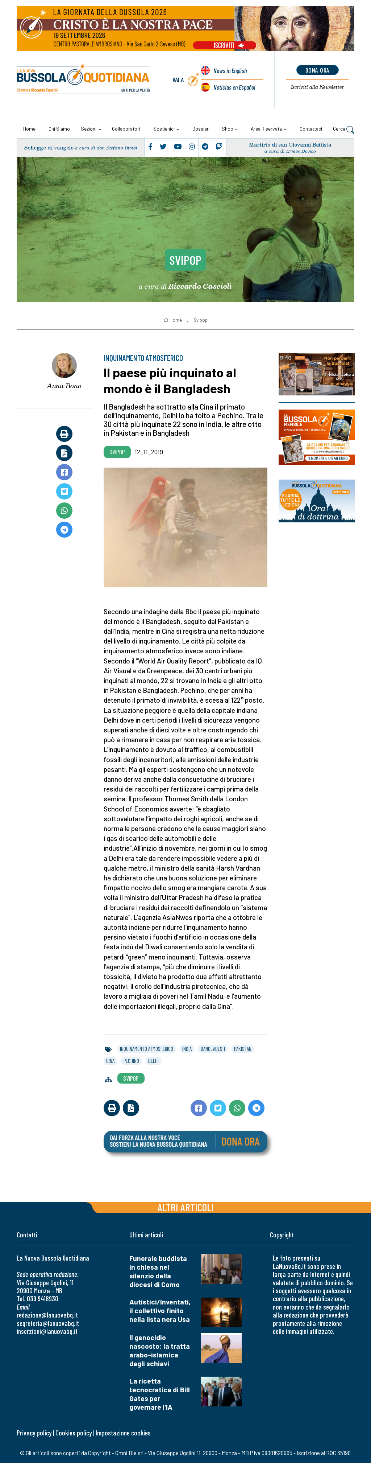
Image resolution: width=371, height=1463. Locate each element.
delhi (153, 1060)
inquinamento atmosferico (146, 1048)
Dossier (200, 129)
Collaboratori (126, 129)
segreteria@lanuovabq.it (48, 1323)
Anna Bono (64, 385)
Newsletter (317, 87)
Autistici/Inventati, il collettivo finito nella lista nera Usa (160, 1310)
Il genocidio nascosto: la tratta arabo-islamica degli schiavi (159, 1350)
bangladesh (213, 1048)
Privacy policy (34, 1433)
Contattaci (311, 129)
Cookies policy (73, 1433)
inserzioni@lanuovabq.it (47, 1331)
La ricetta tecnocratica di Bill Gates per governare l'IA (159, 1394)
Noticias (234, 87)
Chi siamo (59, 129)
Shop (227, 129)
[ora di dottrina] (317, 501)
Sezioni (88, 129)
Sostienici (164, 129)
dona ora (317, 70)
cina (110, 1060)
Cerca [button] (339, 129)
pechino (131, 1060)
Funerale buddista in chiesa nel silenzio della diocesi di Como (158, 1271)
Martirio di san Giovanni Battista (290, 144)
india (187, 1048)
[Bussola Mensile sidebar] (317, 437)
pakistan (242, 1048)
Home (29, 129)
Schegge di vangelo (49, 147)
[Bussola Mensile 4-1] (317, 374)
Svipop (185, 259)
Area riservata (266, 129)
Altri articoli (186, 1207)
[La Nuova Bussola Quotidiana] (84, 79)
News (230, 70)
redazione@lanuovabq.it (47, 1315)
